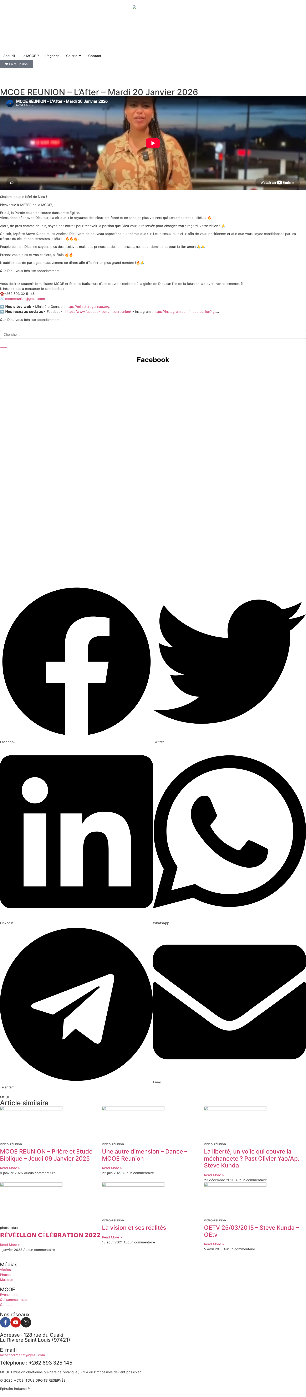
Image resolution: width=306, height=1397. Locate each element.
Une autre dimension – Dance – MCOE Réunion (144, 1155)
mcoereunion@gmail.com (25, 299)
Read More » (10, 1168)
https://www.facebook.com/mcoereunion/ (98, 311)
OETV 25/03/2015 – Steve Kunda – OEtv (251, 1231)
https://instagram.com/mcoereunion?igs (185, 311)
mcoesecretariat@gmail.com (22, 1355)
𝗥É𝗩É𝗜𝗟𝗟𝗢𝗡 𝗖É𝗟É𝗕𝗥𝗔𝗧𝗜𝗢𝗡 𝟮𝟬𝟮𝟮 (50, 1235)
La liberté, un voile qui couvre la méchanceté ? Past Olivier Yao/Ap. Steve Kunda (251, 1158)
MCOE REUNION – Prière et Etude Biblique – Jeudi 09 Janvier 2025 (46, 1155)
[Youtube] (15, 1322)
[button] (76, 664)
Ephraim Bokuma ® (15, 1389)
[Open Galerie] (80, 55)
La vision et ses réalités (134, 1227)
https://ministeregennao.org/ (88, 306)
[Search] (3, 343)
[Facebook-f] (5, 1322)
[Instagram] (26, 1322)
